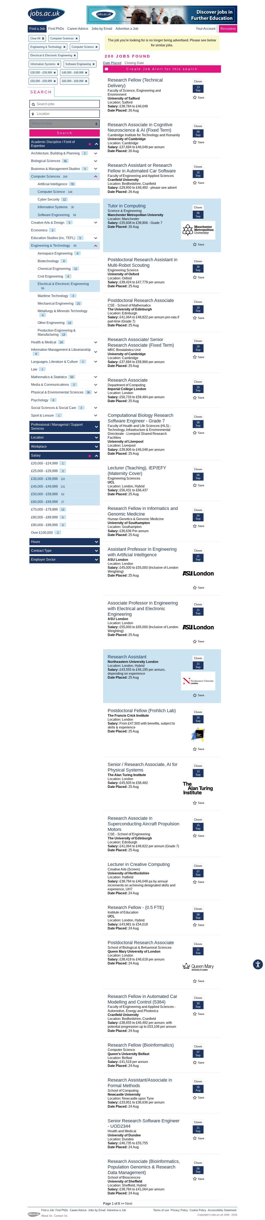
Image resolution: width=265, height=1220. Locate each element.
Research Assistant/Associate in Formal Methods (140, 1082)
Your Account (205, 28)
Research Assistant (127, 656)
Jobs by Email (102, 28)
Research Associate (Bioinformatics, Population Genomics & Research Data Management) (144, 1167)
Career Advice (77, 28)
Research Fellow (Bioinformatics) (141, 1045)
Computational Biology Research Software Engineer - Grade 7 (140, 418)
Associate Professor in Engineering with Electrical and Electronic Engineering (143, 608)
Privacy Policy (179, 1210)
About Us (46, 1215)
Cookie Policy (198, 1210)
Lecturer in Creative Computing (139, 864)
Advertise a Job (127, 28)
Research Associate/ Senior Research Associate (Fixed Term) (141, 342)
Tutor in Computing (127, 205)
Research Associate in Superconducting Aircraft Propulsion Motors (143, 824)
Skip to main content (16, 3)
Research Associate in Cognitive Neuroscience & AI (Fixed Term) (140, 127)
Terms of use (161, 1210)
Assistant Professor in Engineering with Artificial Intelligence (142, 552)
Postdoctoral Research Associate (141, 300)
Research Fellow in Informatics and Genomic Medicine (143, 511)
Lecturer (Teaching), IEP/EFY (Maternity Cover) (137, 470)
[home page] (46, 15)
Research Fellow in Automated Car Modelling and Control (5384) (142, 999)
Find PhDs (56, 28)
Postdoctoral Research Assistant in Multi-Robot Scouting (142, 262)
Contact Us (60, 1215)
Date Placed (112, 63)
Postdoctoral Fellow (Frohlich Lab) (142, 710)
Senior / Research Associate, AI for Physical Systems (142, 767)
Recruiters (228, 28)
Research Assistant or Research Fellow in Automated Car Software (142, 168)
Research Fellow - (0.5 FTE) (136, 907)
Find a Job (37, 28)
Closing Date (134, 63)
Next (128, 1203)
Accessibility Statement (222, 1210)
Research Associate (128, 380)
